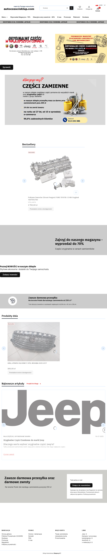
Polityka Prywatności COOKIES (12, 536)
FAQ (29, 538)
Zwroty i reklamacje (35, 534)
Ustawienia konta (61, 536)
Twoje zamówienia (61, 534)
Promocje (5, 540)
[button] (71, 8)
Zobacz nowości (10, 275)
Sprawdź (7, 67)
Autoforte (85, 540)
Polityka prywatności (9, 544)
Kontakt (31, 536)
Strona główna (6, 534)
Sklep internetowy (51, 553)
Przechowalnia (60, 538)
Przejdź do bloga (32, 384)
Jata (83, 534)
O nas (30, 540)
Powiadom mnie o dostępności (41, 209)
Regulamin (5, 542)
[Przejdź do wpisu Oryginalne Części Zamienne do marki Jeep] (53, 412)
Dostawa (5, 538)
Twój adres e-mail (76, 480)
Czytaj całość (8, 454)
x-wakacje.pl (86, 542)
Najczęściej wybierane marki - (17, 436)
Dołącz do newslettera (81, 485)
